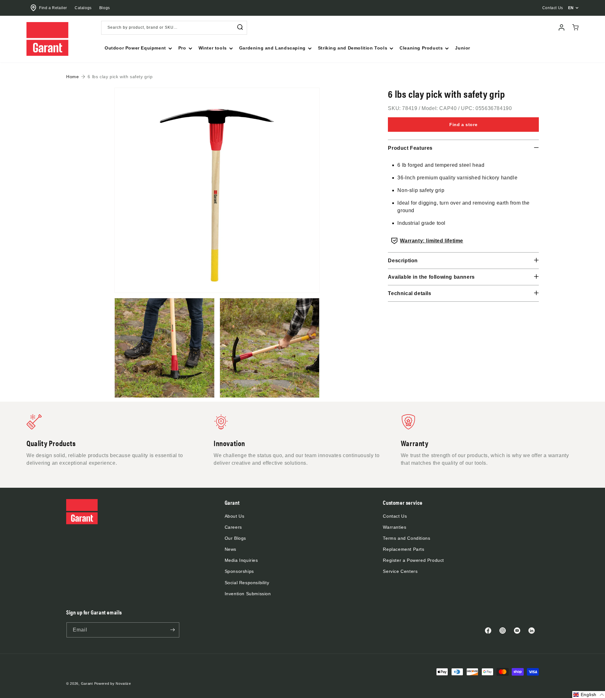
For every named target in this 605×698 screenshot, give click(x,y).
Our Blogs (235, 538)
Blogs (104, 8)
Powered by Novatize (112, 683)
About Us (235, 516)
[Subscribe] (172, 630)
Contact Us (395, 516)
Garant (87, 683)
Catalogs (83, 8)
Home (72, 76)
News (230, 549)
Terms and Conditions (406, 538)
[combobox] (174, 28)
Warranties (394, 527)
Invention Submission (248, 593)
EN (571, 8)
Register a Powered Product (413, 560)
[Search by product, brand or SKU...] (240, 27)
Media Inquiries (241, 560)
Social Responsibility (247, 582)
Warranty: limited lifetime (431, 240)
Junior (462, 47)
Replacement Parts (403, 549)
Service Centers (400, 571)
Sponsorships (239, 571)
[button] (138, 48)
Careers (233, 527)
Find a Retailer (53, 8)
